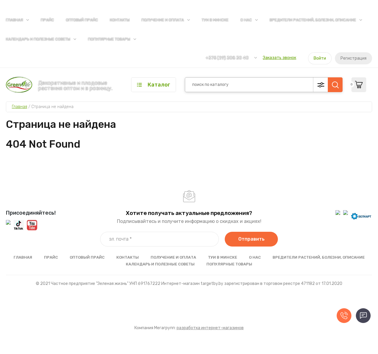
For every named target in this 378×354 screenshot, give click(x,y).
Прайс (47, 20)
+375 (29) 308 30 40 (227, 58)
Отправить (251, 239)
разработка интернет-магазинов (210, 327)
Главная (14, 20)
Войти (320, 58)
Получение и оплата (162, 20)
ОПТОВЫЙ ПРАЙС (82, 20)
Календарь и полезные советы (38, 39)
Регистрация (353, 58)
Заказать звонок (279, 57)
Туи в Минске (215, 20)
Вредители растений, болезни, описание (313, 20)
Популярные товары (109, 39)
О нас (246, 20)
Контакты (120, 20)
